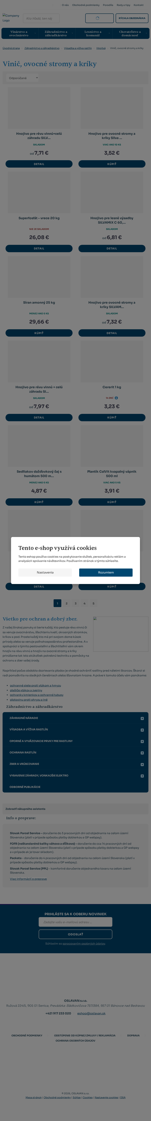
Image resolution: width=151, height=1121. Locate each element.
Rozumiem (106, 572)
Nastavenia (45, 572)
